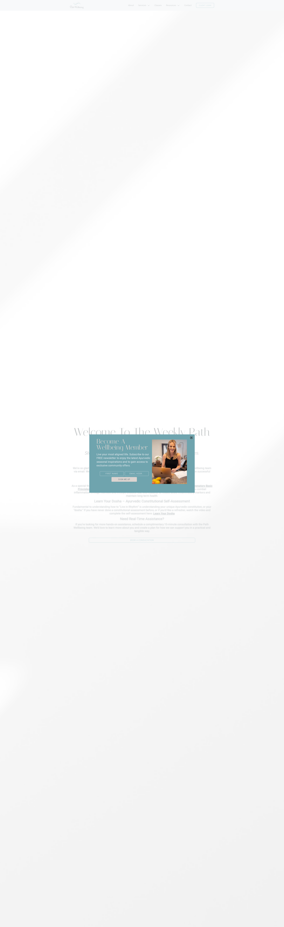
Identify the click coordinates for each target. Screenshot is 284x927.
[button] (191, 438)
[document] (142, 463)
